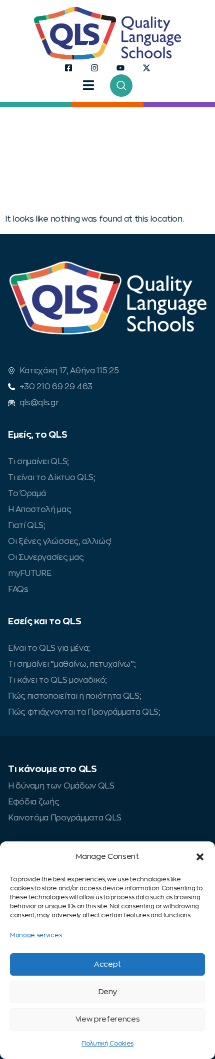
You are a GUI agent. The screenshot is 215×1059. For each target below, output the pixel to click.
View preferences (108, 1019)
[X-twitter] (147, 67)
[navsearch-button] (121, 85)
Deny (107, 992)
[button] (200, 857)
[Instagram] (94, 67)
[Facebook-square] (68, 67)
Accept (107, 964)
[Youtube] (120, 67)
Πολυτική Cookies (108, 1044)
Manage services (36, 935)
